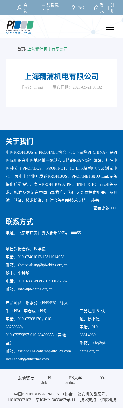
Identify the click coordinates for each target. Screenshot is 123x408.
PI (49, 378)
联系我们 (53, 8)
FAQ (80, 7)
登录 (102, 8)
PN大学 (75, 378)
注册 (113, 8)
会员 (26, 8)
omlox (70, 382)
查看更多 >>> (105, 208)
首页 (21, 49)
